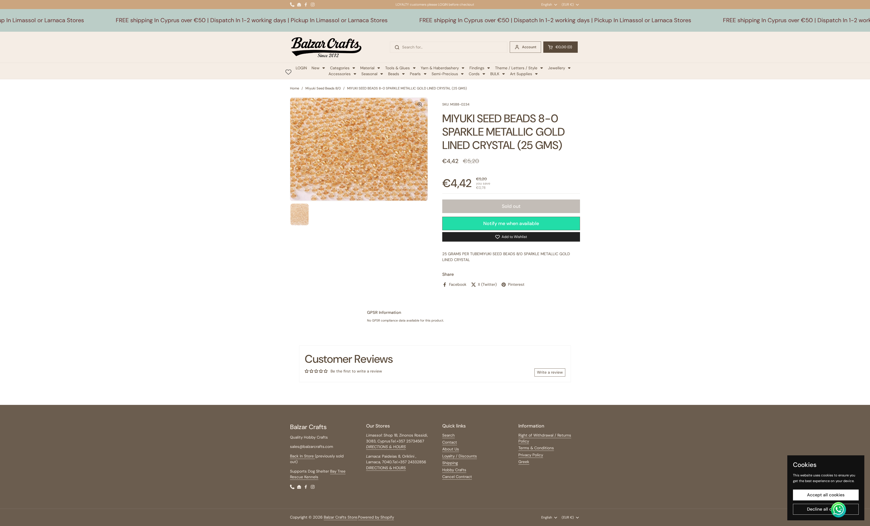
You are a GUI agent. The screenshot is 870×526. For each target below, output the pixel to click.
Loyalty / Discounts (459, 456)
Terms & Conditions (536, 447)
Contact (449, 442)
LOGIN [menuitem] (301, 67)
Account (529, 47)
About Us (450, 449)
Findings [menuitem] (476, 67)
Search (448, 435)
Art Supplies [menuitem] (521, 73)
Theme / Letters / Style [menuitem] (516, 67)
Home (294, 88)
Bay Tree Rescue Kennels (318, 474)
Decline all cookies (826, 509)
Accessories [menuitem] (340, 73)
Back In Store (302, 456)
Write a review (550, 372)
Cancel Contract (457, 476)
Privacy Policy (530, 454)
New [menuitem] (315, 67)
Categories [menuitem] (340, 67)
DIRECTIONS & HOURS (386, 467)
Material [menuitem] (367, 67)
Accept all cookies (826, 495)
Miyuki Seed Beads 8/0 (323, 88)
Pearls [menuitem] (415, 73)
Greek (523, 461)
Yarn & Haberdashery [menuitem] (440, 67)
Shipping (450, 462)
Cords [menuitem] (474, 73)
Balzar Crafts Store (340, 517)
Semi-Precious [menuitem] (445, 73)
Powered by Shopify (376, 517)
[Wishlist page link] (288, 72)
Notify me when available (511, 223)
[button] (560, 47)
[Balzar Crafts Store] (326, 47)
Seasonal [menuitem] (369, 73)
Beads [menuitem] (393, 73)
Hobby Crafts (454, 469)
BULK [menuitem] (494, 73)
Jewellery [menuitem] (556, 67)
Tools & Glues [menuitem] (397, 67)
